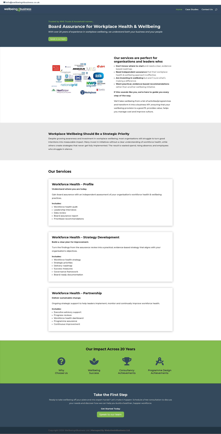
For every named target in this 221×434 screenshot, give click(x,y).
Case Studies (191, 10)
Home (179, 10)
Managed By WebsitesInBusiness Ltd (110, 430)
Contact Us (207, 10)
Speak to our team (57, 39)
